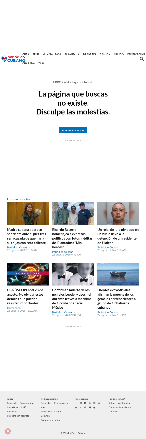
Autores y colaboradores (120, 403)
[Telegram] (85, 403)
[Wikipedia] (99, 403)
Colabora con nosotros (18, 416)
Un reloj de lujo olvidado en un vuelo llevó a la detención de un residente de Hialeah (118, 236)
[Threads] (94, 403)
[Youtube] (89, 407)
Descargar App (27, 403)
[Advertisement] (73, 25)
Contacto (113, 411)
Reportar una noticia (51, 420)
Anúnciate (12, 411)
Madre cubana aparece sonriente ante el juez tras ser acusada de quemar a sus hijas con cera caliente (26, 236)
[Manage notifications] (8, 431)
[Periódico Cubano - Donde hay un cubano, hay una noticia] (13, 59)
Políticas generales (49, 398)
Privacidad (46, 403)
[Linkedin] (76, 407)
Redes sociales (81, 398)
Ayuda (10, 398)
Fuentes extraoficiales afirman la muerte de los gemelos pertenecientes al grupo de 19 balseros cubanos (117, 298)
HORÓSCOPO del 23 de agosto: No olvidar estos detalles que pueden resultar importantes (25, 296)
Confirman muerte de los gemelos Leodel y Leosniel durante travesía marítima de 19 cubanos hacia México (72, 298)
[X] (89, 403)
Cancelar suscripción (17, 407)
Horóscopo (14, 308)
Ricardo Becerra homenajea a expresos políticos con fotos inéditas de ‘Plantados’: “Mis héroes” (72, 238)
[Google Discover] (94, 407)
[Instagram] (80, 403)
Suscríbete (12, 403)
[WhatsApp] (85, 407)
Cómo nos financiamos (120, 407)
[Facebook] (76, 403)
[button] (142, 59)
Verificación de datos (51, 411)
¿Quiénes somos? (117, 398)
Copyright (45, 416)
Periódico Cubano (17, 247)
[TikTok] (80, 407)
